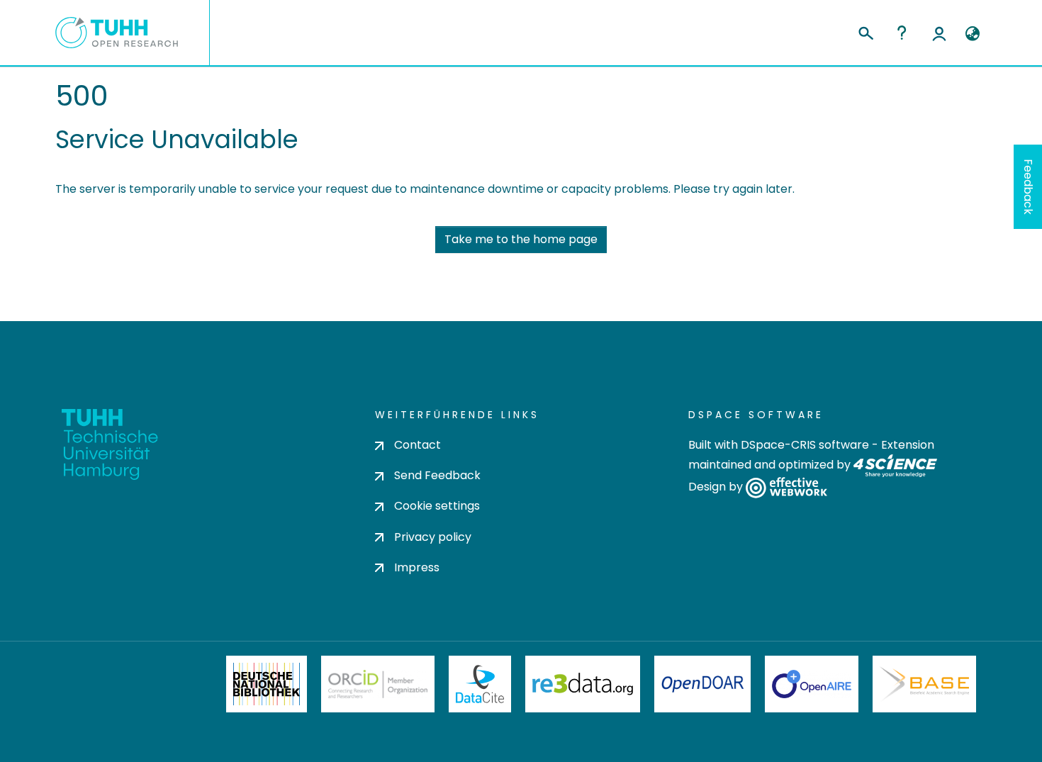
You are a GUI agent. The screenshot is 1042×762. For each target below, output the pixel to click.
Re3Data (582, 684)
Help (902, 33)
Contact (417, 445)
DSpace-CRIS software (805, 445)
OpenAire (811, 684)
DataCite (480, 684)
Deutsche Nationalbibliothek (266, 684)
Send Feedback (437, 475)
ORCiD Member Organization (377, 684)
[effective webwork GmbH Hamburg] (786, 487)
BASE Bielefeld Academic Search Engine (924, 684)
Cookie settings (437, 506)
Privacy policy (432, 537)
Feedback (1028, 187)
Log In (939, 33)
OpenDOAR (702, 684)
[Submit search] (865, 31)
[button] (972, 34)
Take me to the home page (521, 239)
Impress (416, 567)
